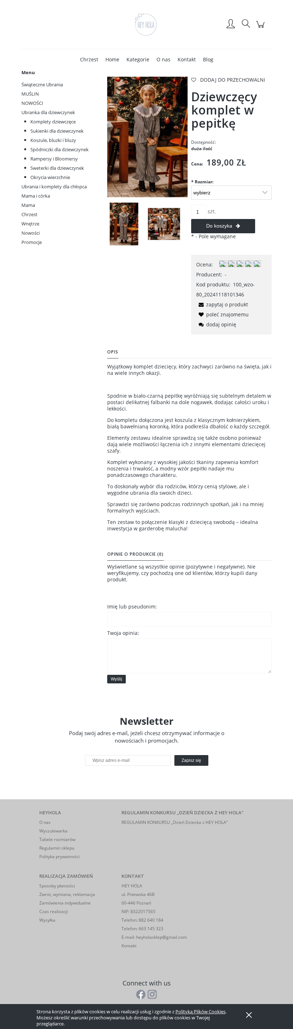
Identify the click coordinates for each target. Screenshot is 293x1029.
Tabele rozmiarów (57, 839)
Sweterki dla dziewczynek (57, 168)
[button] (222, 304)
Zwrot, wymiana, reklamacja (67, 894)
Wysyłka (47, 920)
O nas (45, 822)
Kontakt (128, 946)
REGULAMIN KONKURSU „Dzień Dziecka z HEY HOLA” (174, 822)
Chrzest (29, 214)
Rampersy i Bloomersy (54, 159)
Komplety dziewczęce (53, 121)
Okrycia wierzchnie (50, 177)
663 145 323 (150, 929)
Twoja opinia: (123, 633)
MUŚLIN (30, 94)
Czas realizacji (53, 911)
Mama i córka (35, 196)
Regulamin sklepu (56, 848)
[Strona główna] (146, 24)
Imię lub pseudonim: (132, 606)
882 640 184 (150, 920)
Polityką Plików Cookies (200, 1011)
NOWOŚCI (32, 103)
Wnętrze (30, 223)
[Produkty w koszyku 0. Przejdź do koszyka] (261, 28)
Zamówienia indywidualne (65, 903)
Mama (28, 205)
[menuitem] (89, 59)
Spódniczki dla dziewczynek (59, 149)
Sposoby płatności (57, 886)
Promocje (31, 242)
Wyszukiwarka (53, 831)
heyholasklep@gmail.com (161, 937)
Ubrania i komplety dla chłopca (54, 186)
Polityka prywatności (59, 857)
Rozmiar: (202, 182)
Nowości (30, 233)
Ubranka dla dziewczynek (48, 112)
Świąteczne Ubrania (42, 84)
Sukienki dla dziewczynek (57, 131)
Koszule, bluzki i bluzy (53, 140)
